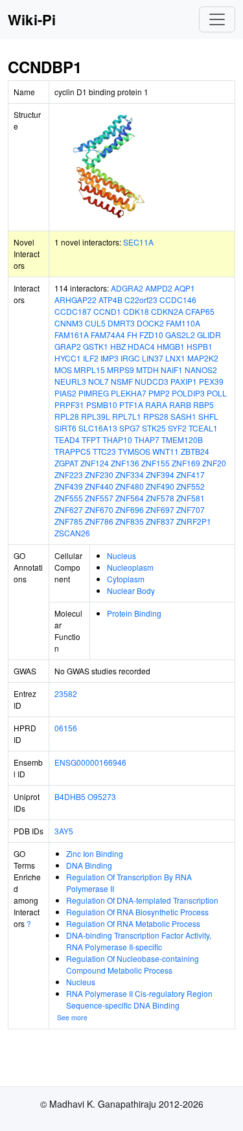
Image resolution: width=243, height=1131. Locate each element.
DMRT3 (121, 322)
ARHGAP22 (75, 299)
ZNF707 (190, 509)
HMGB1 (171, 346)
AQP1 (184, 287)
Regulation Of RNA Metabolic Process (133, 923)
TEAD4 (67, 439)
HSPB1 (200, 346)
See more (72, 1017)
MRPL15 (89, 369)
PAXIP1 (183, 381)
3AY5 (63, 830)
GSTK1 (95, 346)
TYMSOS (134, 451)
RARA (156, 404)
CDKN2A (167, 311)
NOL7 (98, 381)
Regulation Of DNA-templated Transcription (142, 900)
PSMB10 (101, 404)
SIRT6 (65, 427)
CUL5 (95, 322)
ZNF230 (99, 474)
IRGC (130, 357)
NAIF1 (172, 369)
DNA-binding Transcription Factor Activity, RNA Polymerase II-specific (138, 941)
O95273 (101, 796)
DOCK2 (150, 322)
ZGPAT (66, 462)
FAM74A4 (108, 334)
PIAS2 (65, 392)
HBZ (118, 346)
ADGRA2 (127, 287)
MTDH (147, 369)
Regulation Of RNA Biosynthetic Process (137, 911)
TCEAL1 (203, 427)
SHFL (208, 416)
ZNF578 (160, 497)
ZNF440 (99, 486)
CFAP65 (199, 311)
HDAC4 (141, 346)
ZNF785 (68, 521)
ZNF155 (155, 462)
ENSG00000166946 (90, 762)
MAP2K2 (202, 357)
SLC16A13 (97, 427)
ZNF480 (129, 486)
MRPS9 (120, 369)
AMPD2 (158, 287)
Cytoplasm (126, 578)
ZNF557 (99, 497)
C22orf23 (140, 299)
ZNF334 (129, 474)
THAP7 (146, 439)
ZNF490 (160, 486)
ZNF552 (190, 486)
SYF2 (177, 427)
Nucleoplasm (130, 567)
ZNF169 (186, 462)
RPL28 (66, 416)
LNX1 (175, 357)
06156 (65, 727)
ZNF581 (190, 497)
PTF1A (131, 404)
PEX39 (211, 381)
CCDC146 (177, 299)
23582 (65, 693)
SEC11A (138, 241)
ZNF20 (214, 462)
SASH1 (183, 416)
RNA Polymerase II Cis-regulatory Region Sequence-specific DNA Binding (139, 999)
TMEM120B (182, 439)
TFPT (91, 439)
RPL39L (95, 416)
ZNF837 (160, 521)
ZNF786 (99, 521)
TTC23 (104, 451)
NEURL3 (70, 381)
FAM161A (71, 334)
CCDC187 (72, 311)
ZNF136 (125, 462)
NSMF (122, 381)
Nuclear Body (131, 590)
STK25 (154, 427)
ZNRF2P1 (193, 521)
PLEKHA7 (128, 392)
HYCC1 (67, 357)
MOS (63, 369)
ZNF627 (68, 509)
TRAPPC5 (72, 451)
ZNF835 (129, 521)
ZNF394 (160, 474)
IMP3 (109, 357)
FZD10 (151, 334)
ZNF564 (129, 497)
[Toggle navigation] (217, 19)
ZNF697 (160, 509)
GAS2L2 (180, 334)
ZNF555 (68, 497)
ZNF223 (68, 474)
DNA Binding (89, 865)
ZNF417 (190, 474)
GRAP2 (67, 346)
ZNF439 (68, 486)
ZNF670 (99, 509)
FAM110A (183, 322)
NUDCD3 (151, 381)
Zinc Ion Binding (94, 853)
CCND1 (107, 311)
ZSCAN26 (72, 532)
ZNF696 (129, 509)
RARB (180, 404)
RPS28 (155, 416)
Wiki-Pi (32, 19)
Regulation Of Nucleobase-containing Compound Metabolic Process (132, 964)
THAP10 (117, 439)
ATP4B (110, 299)
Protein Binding (134, 613)
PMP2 (159, 392)
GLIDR (209, 334)
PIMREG (93, 392)
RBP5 (203, 404)
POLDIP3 (188, 392)
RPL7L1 (126, 416)
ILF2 (90, 357)
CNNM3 (68, 322)
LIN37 (152, 357)
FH (132, 334)
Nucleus (121, 555)
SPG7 (129, 427)
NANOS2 (201, 369)
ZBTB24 (195, 451)
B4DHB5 (70, 796)
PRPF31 (69, 404)
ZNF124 (94, 462)
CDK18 (136, 311)
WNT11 (165, 451)
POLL (217, 392)
